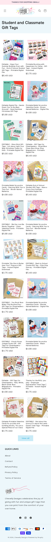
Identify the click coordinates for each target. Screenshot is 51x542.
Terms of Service (13, 478)
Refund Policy (11, 467)
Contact (9, 461)
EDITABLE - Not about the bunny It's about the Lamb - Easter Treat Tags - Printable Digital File (37, 425)
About (8, 455)
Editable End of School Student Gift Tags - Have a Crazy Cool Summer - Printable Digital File (36, 188)
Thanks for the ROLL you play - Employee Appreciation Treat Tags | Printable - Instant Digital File (36, 384)
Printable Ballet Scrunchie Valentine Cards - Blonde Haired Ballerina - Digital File (37, 304)
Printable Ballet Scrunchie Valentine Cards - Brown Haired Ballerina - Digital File (37, 107)
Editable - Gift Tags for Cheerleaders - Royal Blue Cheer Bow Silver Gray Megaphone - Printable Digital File (36, 148)
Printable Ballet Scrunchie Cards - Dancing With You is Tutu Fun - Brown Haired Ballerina (13, 188)
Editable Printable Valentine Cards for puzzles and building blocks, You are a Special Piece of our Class (13, 425)
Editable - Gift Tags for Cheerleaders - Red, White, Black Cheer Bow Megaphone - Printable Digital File (13, 384)
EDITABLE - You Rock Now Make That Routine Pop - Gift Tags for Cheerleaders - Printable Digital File (13, 305)
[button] (5, 10)
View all (25, 438)
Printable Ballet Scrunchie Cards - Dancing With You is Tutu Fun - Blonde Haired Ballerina (37, 227)
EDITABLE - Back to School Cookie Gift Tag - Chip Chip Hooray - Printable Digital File (37, 266)
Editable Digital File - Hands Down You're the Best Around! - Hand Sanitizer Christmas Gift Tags (13, 108)
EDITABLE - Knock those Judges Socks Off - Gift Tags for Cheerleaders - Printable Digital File (12, 345)
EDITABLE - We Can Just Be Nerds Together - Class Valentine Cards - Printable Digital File (13, 227)
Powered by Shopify (35, 537)
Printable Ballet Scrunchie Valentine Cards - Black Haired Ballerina (36, 343)
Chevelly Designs (21, 537)
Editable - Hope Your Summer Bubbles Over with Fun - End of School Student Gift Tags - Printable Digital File (13, 68)
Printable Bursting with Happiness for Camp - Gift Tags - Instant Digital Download (36, 67)
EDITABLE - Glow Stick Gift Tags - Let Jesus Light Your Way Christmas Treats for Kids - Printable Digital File (13, 147)
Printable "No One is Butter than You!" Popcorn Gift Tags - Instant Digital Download (13, 266)
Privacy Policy (11, 472)
